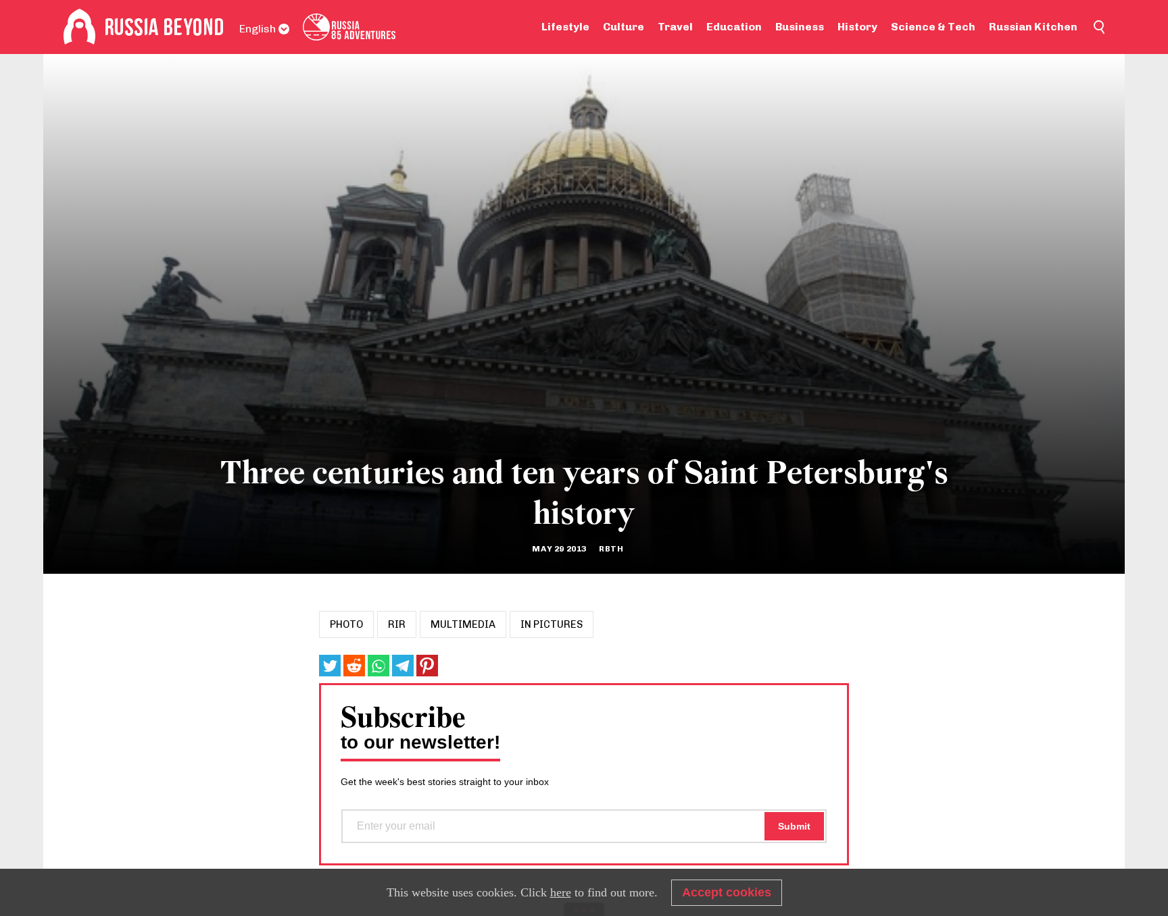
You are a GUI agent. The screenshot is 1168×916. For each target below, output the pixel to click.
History (857, 26)
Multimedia (463, 624)
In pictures (551, 624)
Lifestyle (565, 26)
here (560, 892)
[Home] (79, 27)
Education (734, 26)
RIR (397, 624)
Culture (623, 26)
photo (346, 624)
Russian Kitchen (1033, 26)
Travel (675, 26)
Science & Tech (933, 26)
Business (799, 26)
